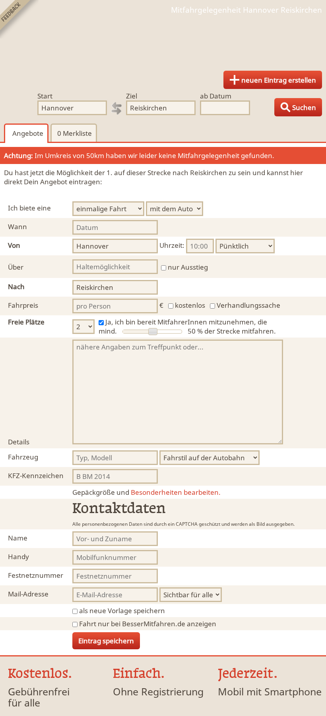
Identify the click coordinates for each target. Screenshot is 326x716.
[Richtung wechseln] (116, 108)
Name (17, 537)
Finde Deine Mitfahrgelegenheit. (163, 39)
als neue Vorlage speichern (122, 610)
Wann (17, 226)
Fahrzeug (23, 456)
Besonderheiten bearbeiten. (146, 492)
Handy (18, 556)
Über (15, 267)
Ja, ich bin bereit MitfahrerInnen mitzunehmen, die (186, 321)
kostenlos (190, 305)
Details (18, 441)
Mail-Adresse (28, 593)
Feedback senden (19, 19)
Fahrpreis (23, 305)
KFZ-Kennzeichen (36, 475)
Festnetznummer (35, 575)
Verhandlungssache (248, 305)
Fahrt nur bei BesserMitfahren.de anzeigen (147, 623)
